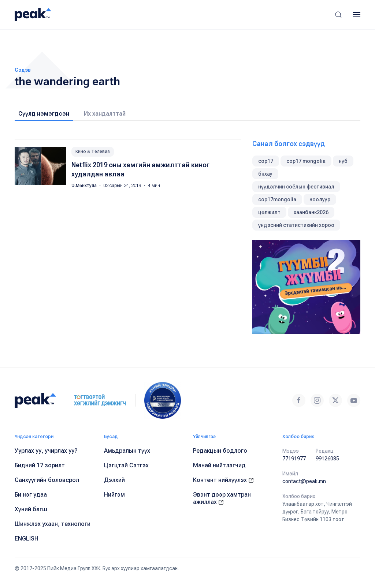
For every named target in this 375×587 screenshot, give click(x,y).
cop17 (265, 161)
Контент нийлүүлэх (220, 479)
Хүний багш (31, 509)
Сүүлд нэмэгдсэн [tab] (43, 113)
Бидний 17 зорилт (40, 465)
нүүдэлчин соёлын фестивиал (296, 187)
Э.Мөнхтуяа (84, 185)
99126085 (327, 458)
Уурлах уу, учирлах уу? (46, 450)
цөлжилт (269, 212)
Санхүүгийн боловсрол (47, 479)
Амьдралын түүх (127, 450)
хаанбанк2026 (311, 212)
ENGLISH (26, 538)
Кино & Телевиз (92, 151)
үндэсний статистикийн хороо (296, 225)
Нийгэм (114, 494)
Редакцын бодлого (220, 450)
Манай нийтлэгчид (219, 465)
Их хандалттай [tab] (105, 113)
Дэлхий (114, 479)
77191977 (294, 458)
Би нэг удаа (31, 494)
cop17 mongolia (306, 161)
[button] (338, 14)
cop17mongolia (277, 199)
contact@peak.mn (304, 481)
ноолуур (319, 199)
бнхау (265, 174)
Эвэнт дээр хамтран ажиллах (222, 498)
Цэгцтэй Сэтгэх (126, 465)
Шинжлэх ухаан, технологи (52, 523)
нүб (343, 161)
